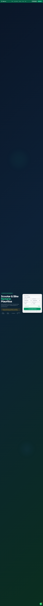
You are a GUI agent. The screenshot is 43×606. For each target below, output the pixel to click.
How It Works (16, 1)
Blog (23, 1)
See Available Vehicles (33, 308)
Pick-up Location (26, 295)
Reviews (20, 1)
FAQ (25, 1)
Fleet (12, 1)
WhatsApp (34, 1)
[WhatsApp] (41, 604)
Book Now (39, 1)
